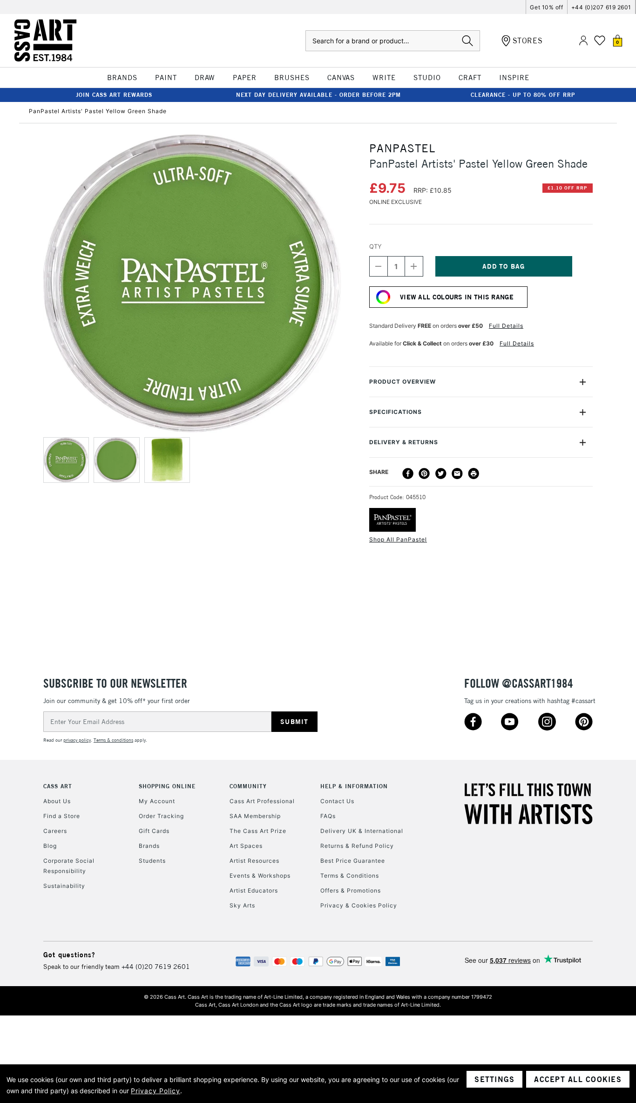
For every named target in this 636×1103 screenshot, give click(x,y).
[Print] (473, 473)
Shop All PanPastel (398, 539)
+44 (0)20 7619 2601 (156, 966)
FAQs (328, 815)
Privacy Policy (155, 1091)
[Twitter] (441, 473)
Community (248, 786)
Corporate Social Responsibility (69, 865)
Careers (55, 830)
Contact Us (337, 801)
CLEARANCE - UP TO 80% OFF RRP (523, 95)
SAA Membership (255, 815)
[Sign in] (583, 41)
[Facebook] (407, 473)
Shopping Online (167, 786)
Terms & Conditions (349, 875)
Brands (149, 845)
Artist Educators (254, 890)
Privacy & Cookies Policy (358, 905)
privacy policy (77, 740)
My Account (157, 801)
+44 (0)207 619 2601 (601, 7)
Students (152, 860)
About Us (57, 801)
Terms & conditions (113, 740)
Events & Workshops (260, 875)
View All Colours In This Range (457, 297)
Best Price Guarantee (352, 860)
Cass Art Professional (262, 801)
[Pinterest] (424, 473)
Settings (494, 1079)
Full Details (506, 326)
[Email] (457, 473)
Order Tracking (161, 815)
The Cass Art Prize (258, 830)
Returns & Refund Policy (357, 845)
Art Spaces (246, 845)
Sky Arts (242, 905)
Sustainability (64, 885)
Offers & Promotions (350, 890)
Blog (50, 845)
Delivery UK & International (361, 830)
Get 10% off (546, 7)
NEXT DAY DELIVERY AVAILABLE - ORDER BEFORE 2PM (318, 95)
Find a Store (61, 815)
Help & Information (354, 786)
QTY (375, 246)
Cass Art (57, 786)
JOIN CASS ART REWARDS (114, 95)
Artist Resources (254, 860)
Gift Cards (154, 830)
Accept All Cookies (578, 1079)
